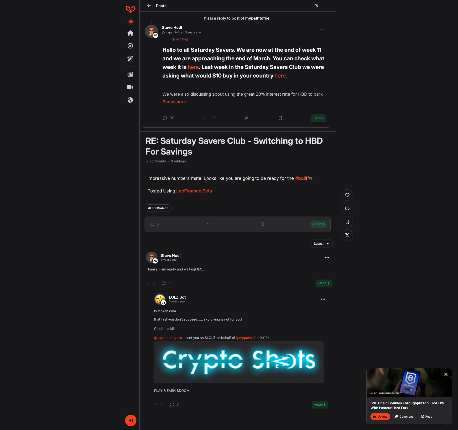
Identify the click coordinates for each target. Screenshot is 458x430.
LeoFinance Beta (194, 191)
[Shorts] (130, 87)
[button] (130, 420)
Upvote (382, 416)
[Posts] (130, 74)
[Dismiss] (446, 374)
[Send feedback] (131, 22)
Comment (406, 416)
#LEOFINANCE (158, 208)
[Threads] (130, 33)
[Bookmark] (262, 224)
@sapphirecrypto (168, 338)
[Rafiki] (130, 59)
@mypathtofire (248, 338)
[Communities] (130, 100)
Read (428, 416)
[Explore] (130, 46)
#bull (300, 178)
